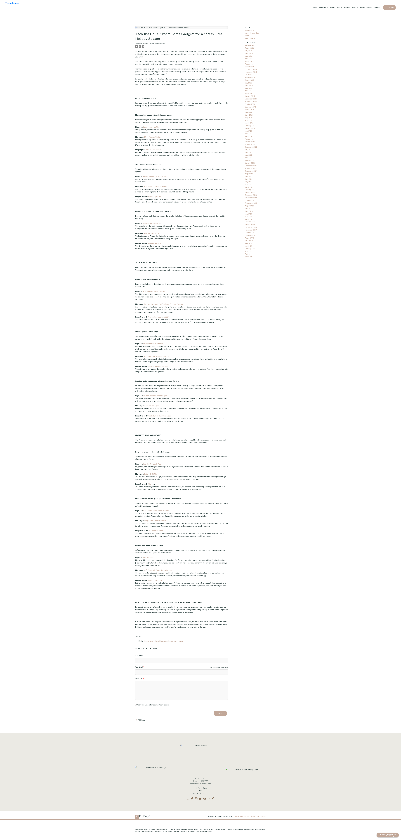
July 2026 (248, 51)
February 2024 (250, 126)
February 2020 (250, 222)
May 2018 (248, 243)
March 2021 (249, 187)
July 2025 (248, 83)
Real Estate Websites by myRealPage (255, 816)
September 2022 (251, 147)
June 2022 (249, 152)
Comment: (139, 679)
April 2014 (248, 254)
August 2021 (249, 174)
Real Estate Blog (251, 38)
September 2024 (251, 107)
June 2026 (249, 53)
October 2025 (250, 75)
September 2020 (251, 203)
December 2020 (251, 195)
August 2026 (249, 48)
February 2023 (250, 139)
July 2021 (248, 176)
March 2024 (249, 123)
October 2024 (250, 104)
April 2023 (248, 134)
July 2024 (248, 112)
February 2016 (250, 249)
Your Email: (139, 667)
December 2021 (251, 166)
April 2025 (248, 91)
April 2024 (248, 120)
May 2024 (248, 118)
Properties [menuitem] (323, 7)
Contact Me (389, 7)
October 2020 (250, 201)
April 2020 (248, 217)
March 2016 (249, 246)
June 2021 (249, 179)
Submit (220, 713)
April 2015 (248, 251)
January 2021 (250, 193)
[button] (389, 7)
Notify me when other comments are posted (153, 705)
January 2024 (250, 128)
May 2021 (248, 182)
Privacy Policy (239, 816)
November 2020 (251, 198)
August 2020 (249, 206)
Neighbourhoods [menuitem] (336, 7)
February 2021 (250, 190)
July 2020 (248, 208)
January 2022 (250, 163)
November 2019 (251, 230)
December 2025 (251, 70)
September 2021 (251, 171)
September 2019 (251, 235)
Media (247, 36)
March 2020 (249, 219)
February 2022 (250, 160)
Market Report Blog (252, 33)
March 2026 (249, 61)
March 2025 (249, 94)
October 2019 (250, 233)
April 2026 (248, 59)
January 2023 (250, 142)
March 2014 (249, 257)
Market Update (365, 7)
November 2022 (251, 144)
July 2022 (248, 150)
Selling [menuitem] (354, 7)
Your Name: (139, 655)
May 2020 (248, 214)
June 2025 (249, 86)
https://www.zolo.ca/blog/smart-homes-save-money (163, 641)
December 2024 (251, 99)
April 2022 (248, 158)
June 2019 (249, 241)
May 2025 (248, 88)
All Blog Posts (250, 30)
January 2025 (250, 96)
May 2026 (248, 56)
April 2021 (248, 184)
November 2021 (251, 168)
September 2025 (251, 77)
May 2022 (248, 155)
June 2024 (249, 115)
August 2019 (249, 238)
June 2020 (249, 211)
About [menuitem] (376, 7)
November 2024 (251, 102)
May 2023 (248, 131)
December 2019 (251, 227)
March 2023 (249, 136)
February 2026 (250, 64)
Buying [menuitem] (346, 7)
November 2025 (251, 72)
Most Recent (249, 45)
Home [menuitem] (315, 7)
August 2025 (249, 80)
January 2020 (250, 225)
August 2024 (249, 110)
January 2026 (250, 67)
